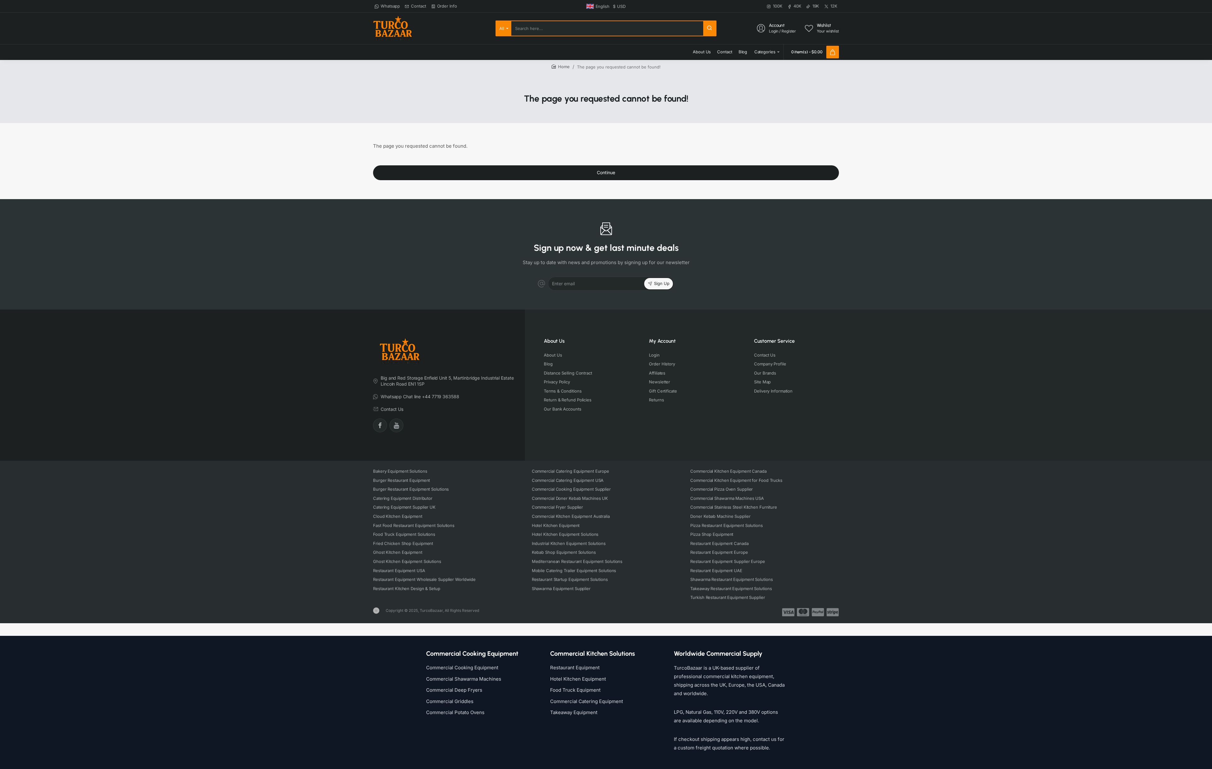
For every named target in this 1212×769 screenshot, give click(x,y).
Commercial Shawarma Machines (463, 679)
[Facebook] (380, 425)
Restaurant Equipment (575, 668)
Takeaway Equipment (573, 712)
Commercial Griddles (449, 701)
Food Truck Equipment (575, 690)
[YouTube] (396, 425)
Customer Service (774, 341)
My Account (662, 341)
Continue (606, 172)
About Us (554, 341)
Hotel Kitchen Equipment (578, 679)
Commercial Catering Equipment (586, 701)
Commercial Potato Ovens (455, 712)
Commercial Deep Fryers (454, 690)
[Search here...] (709, 28)
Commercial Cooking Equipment (462, 668)
